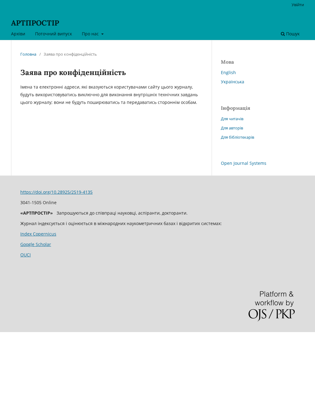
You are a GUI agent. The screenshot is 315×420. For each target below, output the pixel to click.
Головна (28, 54)
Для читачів (232, 118)
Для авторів (232, 128)
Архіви (18, 34)
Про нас (91, 34)
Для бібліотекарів (237, 137)
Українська (232, 82)
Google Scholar (35, 244)
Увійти (298, 4)
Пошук (292, 34)
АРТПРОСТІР (35, 23)
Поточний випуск (53, 34)
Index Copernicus (38, 234)
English (228, 72)
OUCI (25, 255)
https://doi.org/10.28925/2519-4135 (56, 192)
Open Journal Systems (243, 163)
